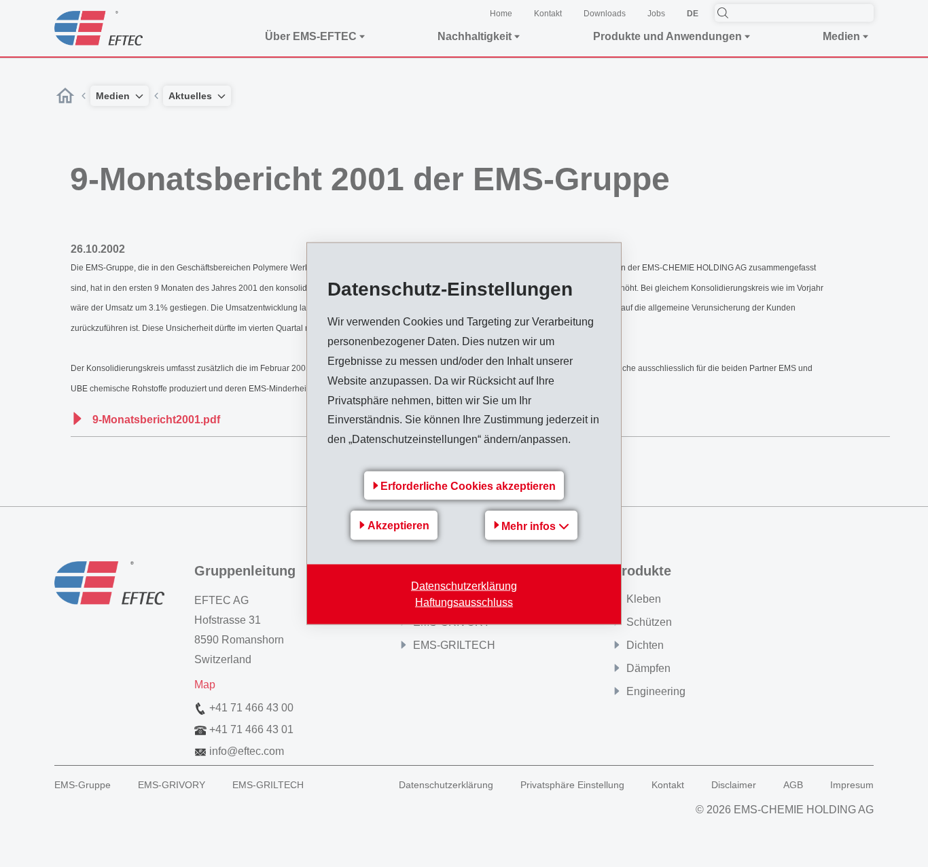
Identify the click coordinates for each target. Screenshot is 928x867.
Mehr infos (529, 525)
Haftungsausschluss (464, 601)
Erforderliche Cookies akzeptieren (468, 485)
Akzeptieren (398, 525)
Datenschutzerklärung (464, 585)
